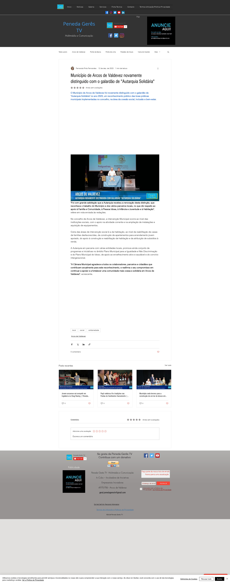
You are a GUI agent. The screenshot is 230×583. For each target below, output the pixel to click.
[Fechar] (227, 579)
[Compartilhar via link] (89, 344)
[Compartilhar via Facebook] (72, 344)
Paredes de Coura (127, 52)
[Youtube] (119, 12)
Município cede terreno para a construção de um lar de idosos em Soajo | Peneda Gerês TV (152, 394)
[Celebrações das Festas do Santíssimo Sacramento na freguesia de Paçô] (115, 379)
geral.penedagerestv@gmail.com (112, 492)
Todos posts (63, 52)
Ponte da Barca (95, 52)
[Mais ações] (157, 68)
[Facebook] (106, 12)
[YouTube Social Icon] (157, 455)
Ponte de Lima (111, 52)
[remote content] (115, 128)
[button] (168, 52)
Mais (156, 52)
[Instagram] (110, 12)
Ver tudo (168, 365)
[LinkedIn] (123, 12)
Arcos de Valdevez (78, 52)
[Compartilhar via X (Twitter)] (78, 344)
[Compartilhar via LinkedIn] (83, 344)
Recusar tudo (206, 579)
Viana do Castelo (144, 52)
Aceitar (219, 579)
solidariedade (93, 330)
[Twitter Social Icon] (116, 35)
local (74, 330)
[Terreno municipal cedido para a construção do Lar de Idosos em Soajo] (154, 379)
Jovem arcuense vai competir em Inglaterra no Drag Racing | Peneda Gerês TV (75, 394)
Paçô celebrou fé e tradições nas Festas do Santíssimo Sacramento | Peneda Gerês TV (114, 394)
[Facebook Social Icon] (110, 35)
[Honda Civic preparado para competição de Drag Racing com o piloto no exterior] (76, 379)
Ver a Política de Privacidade (33, 580)
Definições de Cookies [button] (188, 579)
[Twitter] (115, 12)
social (82, 330)
